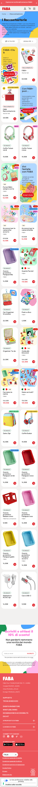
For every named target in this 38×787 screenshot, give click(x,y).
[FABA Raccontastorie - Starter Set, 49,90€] (9, 95)
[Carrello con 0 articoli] (29, 8)
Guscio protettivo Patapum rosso (28, 474)
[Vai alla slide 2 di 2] (1, 3)
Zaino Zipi (7, 433)
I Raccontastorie (16, 14)
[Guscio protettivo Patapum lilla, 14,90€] (9, 256)
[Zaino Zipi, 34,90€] (9, 418)
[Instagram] (4, 736)
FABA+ (24, 70)
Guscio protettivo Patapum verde (9, 474)
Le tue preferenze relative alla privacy (21, 780)
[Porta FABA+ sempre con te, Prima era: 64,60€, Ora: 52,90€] (9, 172)
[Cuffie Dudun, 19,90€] (28, 418)
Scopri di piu (28, 195)
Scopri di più (9, 74)
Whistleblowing (10, 710)
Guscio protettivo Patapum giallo (8, 555)
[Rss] (17, 736)
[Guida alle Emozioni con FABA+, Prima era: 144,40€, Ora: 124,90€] (28, 336)
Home (4, 14)
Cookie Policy (6, 768)
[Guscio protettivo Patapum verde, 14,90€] (9, 457)
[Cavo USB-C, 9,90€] (28, 581)
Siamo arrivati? (27, 392)
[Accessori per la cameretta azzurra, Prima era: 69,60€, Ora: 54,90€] (9, 213)
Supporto (7, 698)
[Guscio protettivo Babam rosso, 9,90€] (9, 498)
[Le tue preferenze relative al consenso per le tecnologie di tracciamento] (3, 783)
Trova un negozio (10, 701)
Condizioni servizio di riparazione (13, 765)
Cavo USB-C (26, 596)
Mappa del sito (7, 775)
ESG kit (6, 716)
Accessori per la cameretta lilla (28, 229)
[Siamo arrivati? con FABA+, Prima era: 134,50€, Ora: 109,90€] (28, 377)
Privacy (4, 771)
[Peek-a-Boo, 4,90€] (28, 297)
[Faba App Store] (21, 744)
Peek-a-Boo (26, 312)
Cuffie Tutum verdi (8, 149)
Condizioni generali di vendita (12, 758)
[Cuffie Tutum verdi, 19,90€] (9, 133)
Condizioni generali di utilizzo (12, 761)
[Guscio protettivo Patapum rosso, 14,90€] (28, 457)
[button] (9, 41)
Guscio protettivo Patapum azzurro (26, 555)
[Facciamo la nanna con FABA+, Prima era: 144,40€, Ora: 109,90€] (9, 377)
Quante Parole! (28, 271)
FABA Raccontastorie (9, 110)
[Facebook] (8, 736)
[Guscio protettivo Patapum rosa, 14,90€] (28, 498)
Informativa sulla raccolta (12, 785)
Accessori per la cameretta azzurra (9, 230)
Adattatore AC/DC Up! (7, 596)
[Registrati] (25, 8)
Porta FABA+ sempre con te (8, 188)
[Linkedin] (12, 736)
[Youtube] (21, 736)
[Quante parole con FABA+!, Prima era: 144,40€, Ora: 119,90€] (28, 256)
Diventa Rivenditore (11, 706)
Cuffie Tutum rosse (27, 149)
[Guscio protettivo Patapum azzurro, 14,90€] (28, 538)
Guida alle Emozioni (25, 352)
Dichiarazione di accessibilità (15, 713)
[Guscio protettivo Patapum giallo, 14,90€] (9, 538)
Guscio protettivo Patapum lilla (8, 272)
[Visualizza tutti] (14, 197)
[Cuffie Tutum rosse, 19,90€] (28, 133)
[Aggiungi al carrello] (33, 79)
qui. (32, 657)
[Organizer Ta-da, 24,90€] (9, 336)
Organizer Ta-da (9, 351)
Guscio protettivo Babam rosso (8, 514)
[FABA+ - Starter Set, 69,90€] (28, 56)
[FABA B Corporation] (33, 776)
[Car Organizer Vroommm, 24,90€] (9, 297)
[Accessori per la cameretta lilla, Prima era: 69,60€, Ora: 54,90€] (28, 213)
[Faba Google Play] (9, 744)
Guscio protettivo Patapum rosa (27, 514)
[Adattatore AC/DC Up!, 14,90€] (9, 581)
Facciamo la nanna (7, 393)
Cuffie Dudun (27, 433)
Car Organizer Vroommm (8, 313)
